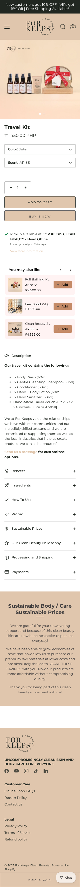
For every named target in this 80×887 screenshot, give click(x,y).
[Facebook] (6, 770)
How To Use (21, 500)
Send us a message (20, 452)
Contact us (13, 804)
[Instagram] (26, 770)
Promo (17, 514)
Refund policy (15, 839)
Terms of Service (17, 833)
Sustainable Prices (26, 528)
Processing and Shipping (32, 557)
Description (21, 356)
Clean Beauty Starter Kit (38, 324)
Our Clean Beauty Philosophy (36, 543)
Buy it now (40, 216)
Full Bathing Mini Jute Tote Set (38, 279)
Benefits (18, 471)
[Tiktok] (36, 770)
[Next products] (71, 270)
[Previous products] (61, 270)
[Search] (63, 27)
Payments (20, 572)
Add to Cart (40, 879)
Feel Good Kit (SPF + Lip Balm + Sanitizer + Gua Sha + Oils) (38, 304)
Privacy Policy (15, 826)
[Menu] (7, 27)
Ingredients (21, 485)
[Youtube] (16, 770)
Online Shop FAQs (19, 791)
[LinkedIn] (46, 770)
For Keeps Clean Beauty (32, 865)
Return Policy (15, 798)
